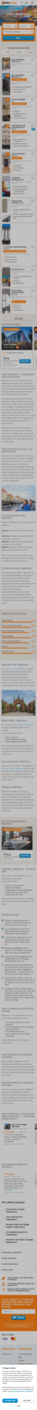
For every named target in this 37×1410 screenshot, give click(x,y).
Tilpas (18, 1406)
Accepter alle (10, 1400)
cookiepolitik (28, 1391)
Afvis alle (26, 1400)
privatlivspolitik (17, 1391)
